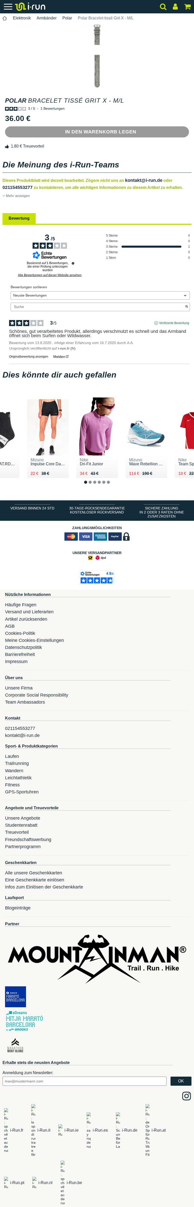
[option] (97, 56)
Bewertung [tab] (19, 218)
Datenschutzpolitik (23, 647)
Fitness (12, 784)
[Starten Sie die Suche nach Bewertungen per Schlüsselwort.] (187, 306)
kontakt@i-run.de (143, 180)
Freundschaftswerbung (28, 839)
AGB (10, 626)
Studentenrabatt (21, 825)
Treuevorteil (17, 832)
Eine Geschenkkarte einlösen (34, 879)
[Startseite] (5, 18)
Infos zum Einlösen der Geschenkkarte (44, 886)
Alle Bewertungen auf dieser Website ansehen (50, 275)
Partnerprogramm (23, 846)
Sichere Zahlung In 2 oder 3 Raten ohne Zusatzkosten (161, 512)
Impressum (16, 661)
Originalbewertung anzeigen (28, 356)
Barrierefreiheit (20, 654)
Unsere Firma (19, 688)
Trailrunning (17, 763)
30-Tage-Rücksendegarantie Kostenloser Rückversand (97, 510)
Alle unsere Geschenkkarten (33, 872)
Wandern (14, 770)
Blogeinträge (18, 907)
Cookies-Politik (20, 633)
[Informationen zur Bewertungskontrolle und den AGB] (73, 263)
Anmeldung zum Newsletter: (28, 1073)
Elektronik (22, 18)
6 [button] (112, 486)
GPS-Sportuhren (22, 791)
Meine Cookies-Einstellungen (34, 640)
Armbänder (47, 18)
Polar (67, 18)
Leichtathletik (18, 777)
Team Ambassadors (25, 702)
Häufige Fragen (20, 604)
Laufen (12, 756)
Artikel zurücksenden (26, 619)
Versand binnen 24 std (32, 508)
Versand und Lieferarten (29, 611)
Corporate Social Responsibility (36, 695)
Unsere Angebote (22, 818)
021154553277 (18, 187)
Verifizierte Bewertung (174, 323)
